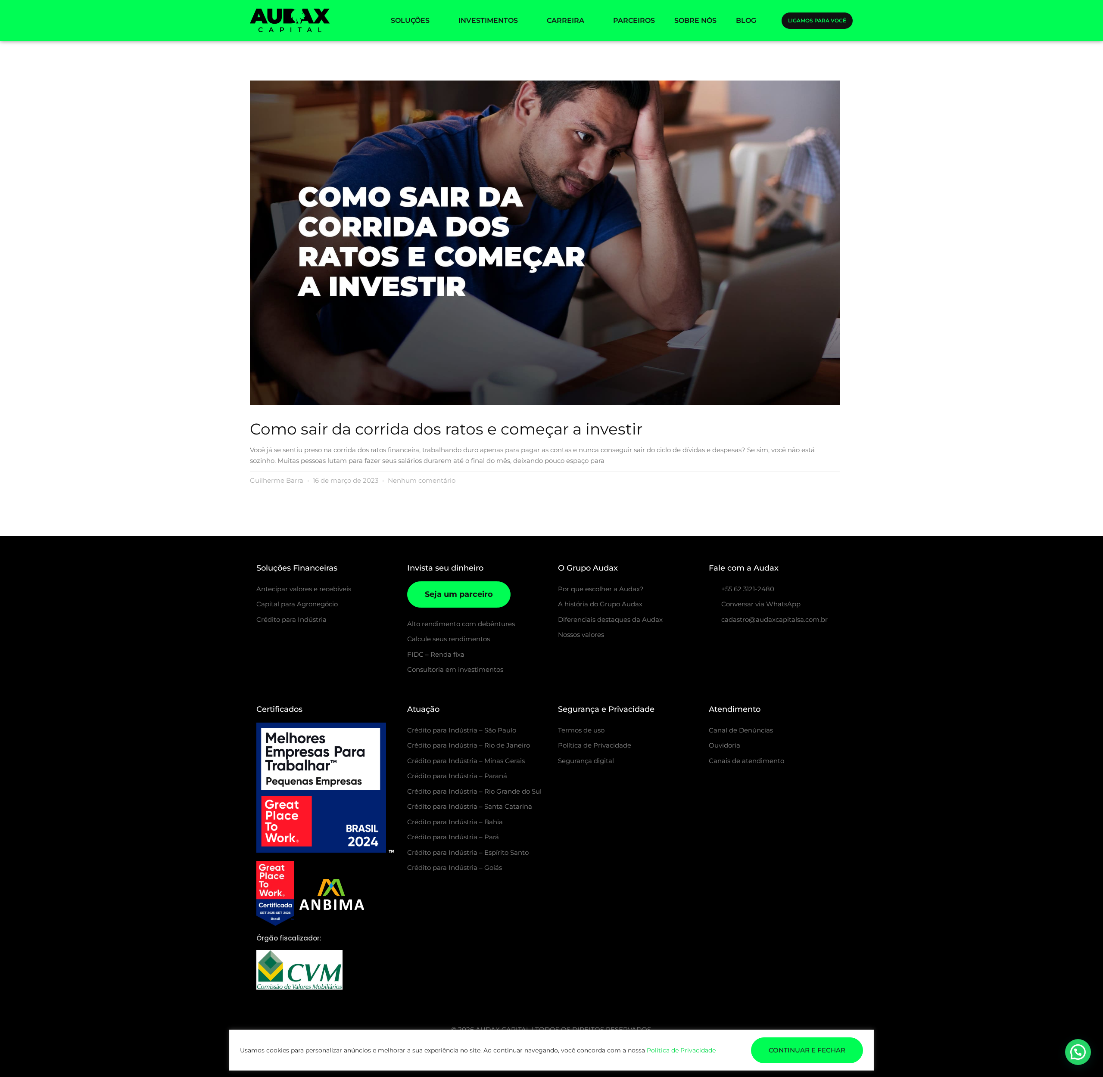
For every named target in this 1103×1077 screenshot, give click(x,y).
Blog (746, 20)
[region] (551, 1050)
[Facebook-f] (735, 641)
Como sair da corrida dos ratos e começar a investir (446, 428)
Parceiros (634, 20)
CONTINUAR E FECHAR (807, 1050)
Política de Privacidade (681, 1050)
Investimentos (488, 20)
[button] (1078, 1052)
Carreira (565, 20)
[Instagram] (713, 641)
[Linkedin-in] (756, 641)
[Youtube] (778, 641)
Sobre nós (695, 20)
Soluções (410, 20)
